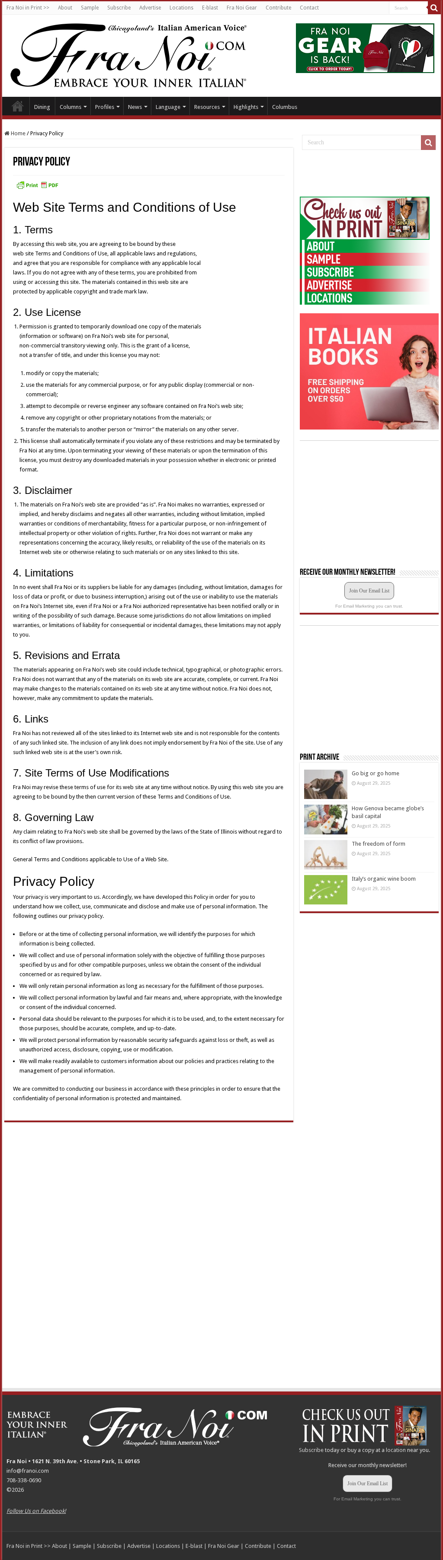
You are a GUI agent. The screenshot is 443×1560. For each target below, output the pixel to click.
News (135, 107)
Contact (309, 8)
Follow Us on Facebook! (36, 1511)
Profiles (104, 107)
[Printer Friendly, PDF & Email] (37, 185)
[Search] (434, 7)
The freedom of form (378, 843)
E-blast (210, 8)
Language (168, 107)
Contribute (278, 8)
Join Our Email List (369, 591)
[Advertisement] (365, 174)
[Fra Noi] (139, 54)
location (396, 1450)
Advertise (150, 8)
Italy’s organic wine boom (384, 879)
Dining (42, 107)
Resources (207, 107)
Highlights (246, 107)
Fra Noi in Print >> (27, 8)
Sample (90, 8)
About (65, 8)
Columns (70, 107)
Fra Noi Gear (242, 8)
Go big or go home (375, 773)
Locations (181, 8)
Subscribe (119, 8)
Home (17, 106)
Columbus (284, 107)
